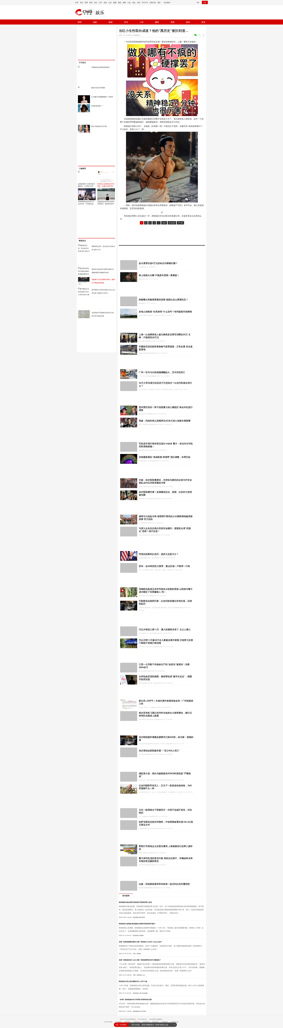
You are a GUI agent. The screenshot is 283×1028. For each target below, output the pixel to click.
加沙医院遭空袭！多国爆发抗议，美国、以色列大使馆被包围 (165, 493)
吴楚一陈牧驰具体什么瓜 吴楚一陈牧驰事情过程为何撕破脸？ (140, 960)
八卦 (141, 22)
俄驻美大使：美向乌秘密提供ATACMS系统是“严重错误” (165, 775)
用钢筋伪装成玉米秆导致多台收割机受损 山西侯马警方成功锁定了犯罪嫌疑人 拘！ (166, 590)
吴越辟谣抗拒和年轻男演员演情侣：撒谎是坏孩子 (105, 202)
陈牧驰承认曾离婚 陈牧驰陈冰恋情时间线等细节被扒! (137, 923)
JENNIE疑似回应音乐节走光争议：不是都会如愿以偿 (86, 203)
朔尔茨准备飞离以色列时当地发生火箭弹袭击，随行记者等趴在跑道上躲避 (165, 714)
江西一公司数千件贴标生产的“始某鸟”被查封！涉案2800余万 (164, 666)
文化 (110, 2)
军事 (86, 2)
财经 (91, 2)
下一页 (180, 223)
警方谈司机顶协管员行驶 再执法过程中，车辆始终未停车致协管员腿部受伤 (166, 859)
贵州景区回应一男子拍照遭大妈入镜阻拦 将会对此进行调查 (166, 408)
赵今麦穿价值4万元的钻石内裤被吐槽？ (158, 263)
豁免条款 (155, 1022)
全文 (164, 223)
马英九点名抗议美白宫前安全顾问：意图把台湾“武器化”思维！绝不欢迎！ (165, 530)
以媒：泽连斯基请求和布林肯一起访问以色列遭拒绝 (164, 883)
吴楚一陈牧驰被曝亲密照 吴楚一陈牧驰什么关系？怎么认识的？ (141, 942)
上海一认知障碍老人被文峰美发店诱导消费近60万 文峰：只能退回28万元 (165, 336)
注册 (197, 2)
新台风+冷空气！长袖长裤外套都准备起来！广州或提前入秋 (166, 702)
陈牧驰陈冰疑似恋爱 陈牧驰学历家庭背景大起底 (135, 902)
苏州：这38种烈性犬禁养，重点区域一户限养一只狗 (164, 566)
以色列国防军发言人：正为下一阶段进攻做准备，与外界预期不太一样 (165, 787)
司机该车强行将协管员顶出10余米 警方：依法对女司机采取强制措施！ (166, 445)
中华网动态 (175, 1022)
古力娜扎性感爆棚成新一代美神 (102, 97)
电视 (111, 22)
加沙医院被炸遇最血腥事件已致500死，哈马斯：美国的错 (166, 738)
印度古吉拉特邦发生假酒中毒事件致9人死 (148, 1024)
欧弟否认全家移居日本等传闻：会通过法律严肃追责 (105, 186)
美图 (172, 22)
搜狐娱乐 (137, 35)
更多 (203, 22)
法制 (138, 2)
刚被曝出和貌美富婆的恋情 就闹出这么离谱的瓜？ (163, 299)
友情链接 (165, 1022)
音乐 (126, 22)
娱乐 (95, 2)
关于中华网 (108, 1022)
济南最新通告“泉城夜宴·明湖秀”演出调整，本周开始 (164, 457)
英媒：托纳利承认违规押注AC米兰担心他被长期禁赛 (164, 420)
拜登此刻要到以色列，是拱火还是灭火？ (159, 554)
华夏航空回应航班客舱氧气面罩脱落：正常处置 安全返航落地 (166, 348)
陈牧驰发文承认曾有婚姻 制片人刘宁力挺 (133, 981)
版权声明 (146, 1022)
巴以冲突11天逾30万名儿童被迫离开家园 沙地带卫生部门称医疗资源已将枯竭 (166, 641)
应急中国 (153, 2)
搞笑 (188, 22)
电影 (95, 22)
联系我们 (127, 1022)
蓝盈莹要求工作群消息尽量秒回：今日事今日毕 (86, 185)
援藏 (114, 2)
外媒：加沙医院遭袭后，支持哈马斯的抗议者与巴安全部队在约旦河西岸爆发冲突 (165, 481)
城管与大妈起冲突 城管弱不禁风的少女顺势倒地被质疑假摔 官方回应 (166, 518)
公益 (129, 2)
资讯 (81, 2)
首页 (76, 2)
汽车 (100, 2)
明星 (80, 22)
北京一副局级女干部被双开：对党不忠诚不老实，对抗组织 (165, 811)
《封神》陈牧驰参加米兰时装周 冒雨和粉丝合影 (135, 999)
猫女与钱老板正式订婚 (99, 126)
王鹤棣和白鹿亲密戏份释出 (100, 67)
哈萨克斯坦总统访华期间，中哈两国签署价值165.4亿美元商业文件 (166, 823)
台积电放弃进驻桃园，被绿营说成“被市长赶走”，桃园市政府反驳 (165, 678)
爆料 (157, 22)
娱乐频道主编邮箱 (156, 1019)
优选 (133, 2)
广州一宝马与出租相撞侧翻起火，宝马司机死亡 (162, 372)
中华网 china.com (84, 12)
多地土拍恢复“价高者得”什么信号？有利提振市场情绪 (165, 311)
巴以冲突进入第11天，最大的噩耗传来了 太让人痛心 (165, 629)
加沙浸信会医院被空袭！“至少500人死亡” (159, 750)
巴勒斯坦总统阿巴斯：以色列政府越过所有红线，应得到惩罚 (165, 602)
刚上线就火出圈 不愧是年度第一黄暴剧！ (159, 275)
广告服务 (118, 1022)
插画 (119, 2)
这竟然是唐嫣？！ (97, 106)
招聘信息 (137, 1022)
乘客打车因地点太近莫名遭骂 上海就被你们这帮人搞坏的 (166, 847)
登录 (205, 2)
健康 (124, 2)
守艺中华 (145, 2)
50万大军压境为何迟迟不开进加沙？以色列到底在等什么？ (165, 384)
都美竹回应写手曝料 (98, 88)
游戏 (105, 2)
